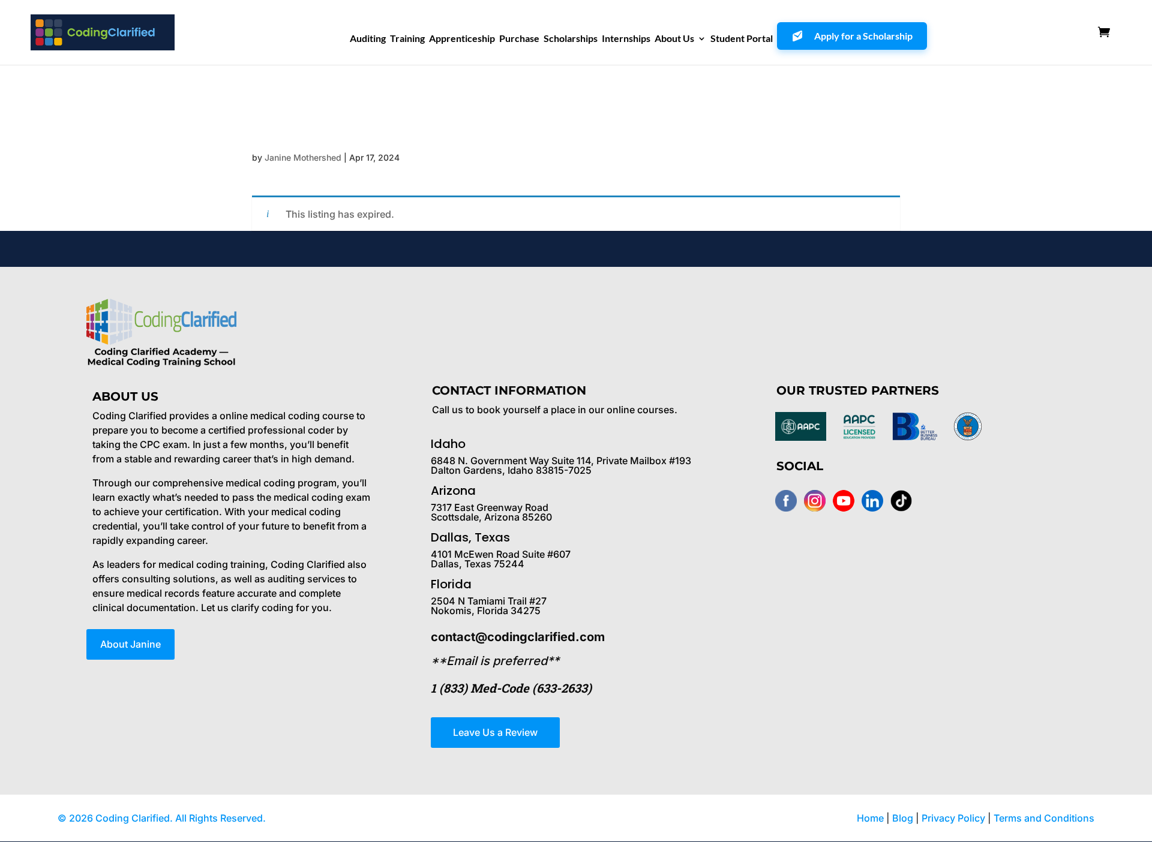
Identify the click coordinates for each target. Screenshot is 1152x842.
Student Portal (741, 39)
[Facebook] (786, 501)
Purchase (519, 39)
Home (870, 818)
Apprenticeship (462, 39)
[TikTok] (901, 501)
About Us (674, 39)
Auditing (368, 39)
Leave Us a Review (495, 732)
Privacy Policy (955, 818)
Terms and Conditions (1044, 818)
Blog (902, 818)
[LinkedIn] (872, 501)
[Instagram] (815, 501)
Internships (626, 39)
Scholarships (571, 39)
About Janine (130, 644)
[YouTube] (843, 501)
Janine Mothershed (303, 157)
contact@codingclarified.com (518, 637)
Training (407, 39)
